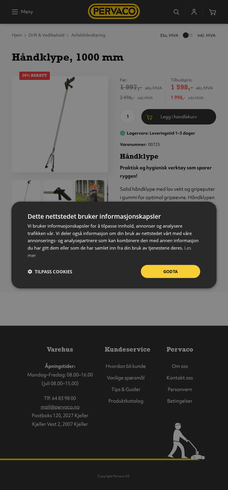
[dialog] (113, 245)
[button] (50, 271)
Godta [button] (170, 271)
